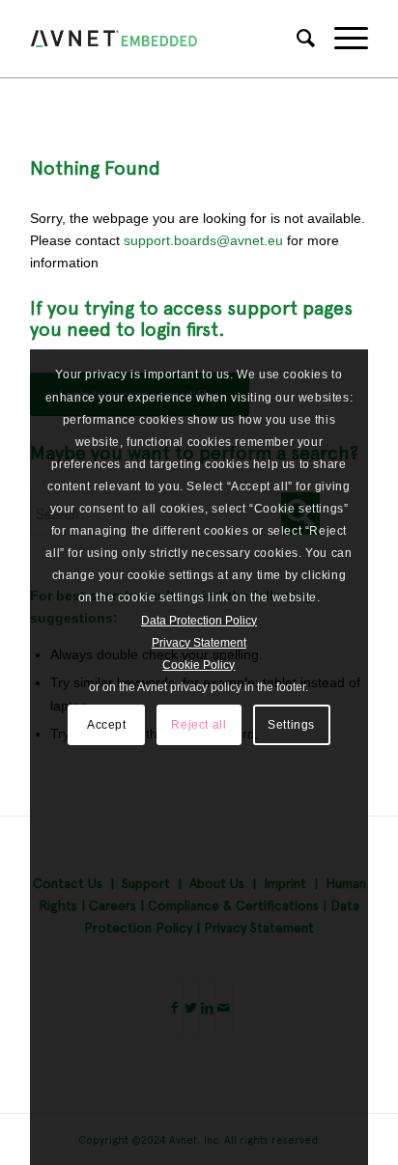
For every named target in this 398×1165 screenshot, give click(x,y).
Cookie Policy (198, 665)
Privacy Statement (199, 643)
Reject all (198, 725)
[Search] (296, 38)
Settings (291, 725)
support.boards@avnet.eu (203, 240)
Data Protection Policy (199, 620)
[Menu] (341, 38)
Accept (107, 725)
